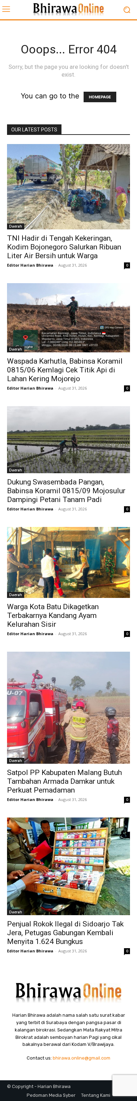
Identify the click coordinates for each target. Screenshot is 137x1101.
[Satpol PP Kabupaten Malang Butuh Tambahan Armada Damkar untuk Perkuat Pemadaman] (68, 708)
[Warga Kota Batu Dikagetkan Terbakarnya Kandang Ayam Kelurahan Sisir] (68, 562)
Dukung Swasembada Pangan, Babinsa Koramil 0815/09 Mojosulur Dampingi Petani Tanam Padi (66, 491)
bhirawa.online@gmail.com (81, 1058)
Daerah (15, 226)
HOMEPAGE (100, 97)
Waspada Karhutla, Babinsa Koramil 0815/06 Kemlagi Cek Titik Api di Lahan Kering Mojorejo (65, 370)
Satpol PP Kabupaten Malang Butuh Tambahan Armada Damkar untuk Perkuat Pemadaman (64, 781)
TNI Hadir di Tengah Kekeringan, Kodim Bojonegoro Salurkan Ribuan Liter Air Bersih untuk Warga (64, 247)
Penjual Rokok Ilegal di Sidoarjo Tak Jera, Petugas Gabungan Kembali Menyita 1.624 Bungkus (65, 933)
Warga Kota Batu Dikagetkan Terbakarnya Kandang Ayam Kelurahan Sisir (53, 615)
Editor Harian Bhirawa (30, 265)
